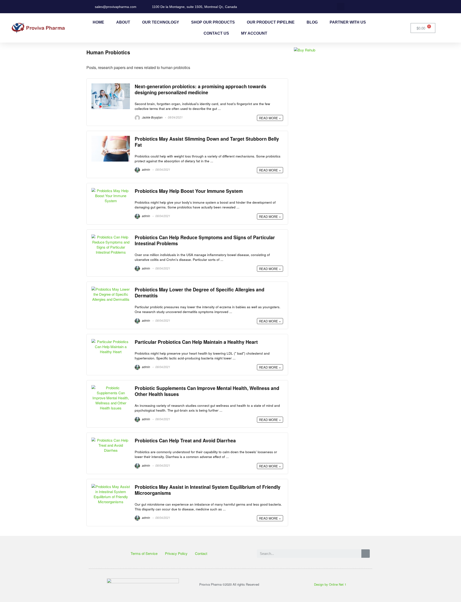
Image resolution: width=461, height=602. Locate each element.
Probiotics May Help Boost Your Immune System (189, 191)
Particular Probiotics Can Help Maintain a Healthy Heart (196, 342)
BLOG (312, 22)
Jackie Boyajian (152, 117)
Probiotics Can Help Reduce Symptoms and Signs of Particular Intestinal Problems (205, 240)
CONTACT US (216, 33)
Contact (201, 553)
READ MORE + (270, 118)
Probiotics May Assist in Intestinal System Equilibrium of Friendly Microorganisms (207, 489)
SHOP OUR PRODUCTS (213, 22)
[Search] (365, 553)
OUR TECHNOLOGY (160, 22)
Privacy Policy (176, 553)
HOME (98, 22)
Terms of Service (144, 553)
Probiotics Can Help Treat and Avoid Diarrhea (185, 440)
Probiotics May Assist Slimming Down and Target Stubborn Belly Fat (207, 141)
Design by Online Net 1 (330, 584)
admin (145, 169)
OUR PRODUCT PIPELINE (271, 22)
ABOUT (123, 22)
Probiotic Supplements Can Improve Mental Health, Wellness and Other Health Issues (207, 391)
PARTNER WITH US (348, 22)
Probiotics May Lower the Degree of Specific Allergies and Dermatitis (199, 292)
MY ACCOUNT (254, 33)
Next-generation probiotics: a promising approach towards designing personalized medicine (200, 89)
